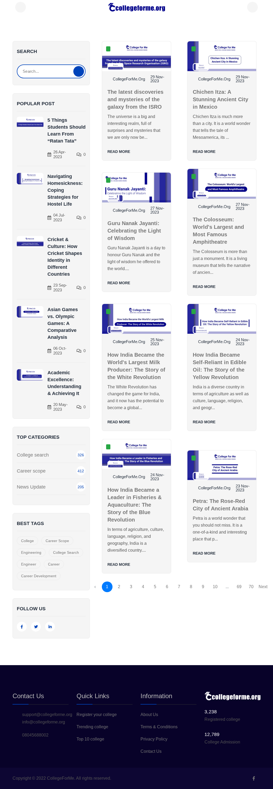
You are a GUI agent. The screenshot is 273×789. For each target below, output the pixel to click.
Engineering (31, 552)
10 (215, 586)
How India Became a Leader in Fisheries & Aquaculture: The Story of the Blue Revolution (134, 505)
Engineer (28, 564)
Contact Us (151, 751)
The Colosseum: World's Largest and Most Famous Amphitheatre (218, 231)
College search (33, 455)
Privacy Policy (153, 739)
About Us (149, 714)
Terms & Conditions (159, 727)
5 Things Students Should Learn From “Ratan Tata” (66, 130)
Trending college (92, 727)
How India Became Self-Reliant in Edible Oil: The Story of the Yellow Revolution (219, 366)
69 (239, 586)
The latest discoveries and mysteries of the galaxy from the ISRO (135, 99)
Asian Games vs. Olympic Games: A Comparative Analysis (62, 323)
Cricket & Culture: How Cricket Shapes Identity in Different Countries (64, 257)
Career (54, 564)
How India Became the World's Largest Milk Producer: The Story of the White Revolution (136, 366)
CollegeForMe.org (129, 79)
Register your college (97, 714)
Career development (38, 576)
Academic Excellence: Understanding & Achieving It (64, 383)
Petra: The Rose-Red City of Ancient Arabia (220, 504)
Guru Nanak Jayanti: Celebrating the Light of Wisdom (134, 230)
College (27, 541)
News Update (31, 487)
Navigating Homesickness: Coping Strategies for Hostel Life (65, 190)
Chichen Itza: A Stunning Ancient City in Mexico (220, 99)
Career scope (31, 471)
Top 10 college (90, 739)
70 (251, 586)
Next (263, 586)
